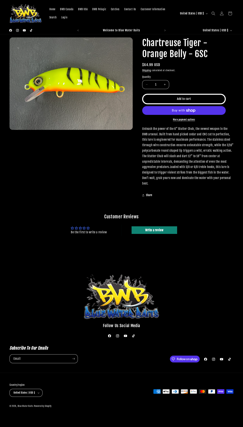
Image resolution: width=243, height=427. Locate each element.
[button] (213, 13)
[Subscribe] (73, 358)
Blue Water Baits (25, 406)
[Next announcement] (165, 30)
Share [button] (149, 195)
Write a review (154, 230)
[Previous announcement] (78, 30)
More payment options (184, 119)
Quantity (146, 76)
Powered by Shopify (43, 406)
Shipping (146, 70)
